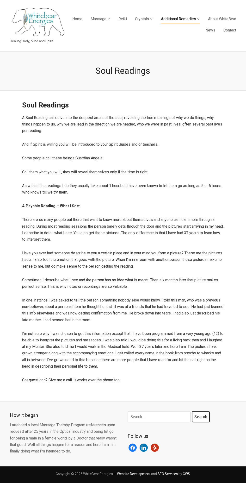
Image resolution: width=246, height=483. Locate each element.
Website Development (133, 474)
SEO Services (168, 474)
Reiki (122, 19)
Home (77, 19)
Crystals (142, 19)
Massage (98, 19)
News (210, 30)
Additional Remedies (178, 19)
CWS (186, 474)
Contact (229, 30)
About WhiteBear (222, 19)
